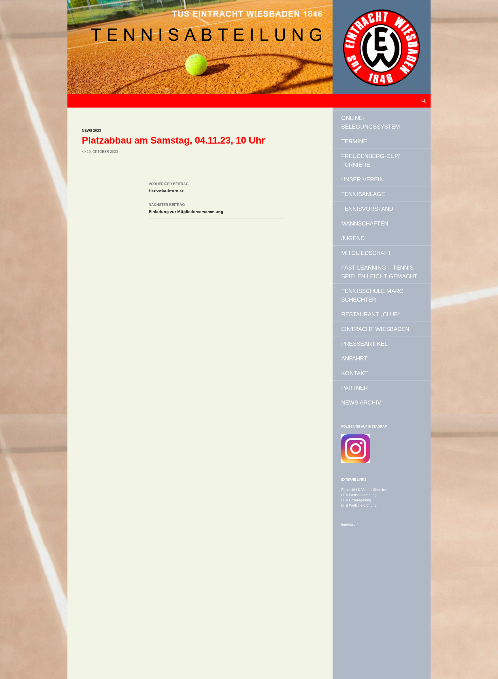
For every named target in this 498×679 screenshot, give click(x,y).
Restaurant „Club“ (370, 314)
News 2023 (91, 131)
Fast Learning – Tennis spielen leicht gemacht (379, 271)
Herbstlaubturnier (168, 187)
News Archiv (361, 402)
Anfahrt (354, 358)
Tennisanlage (363, 194)
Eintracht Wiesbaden (375, 329)
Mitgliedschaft (366, 253)
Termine (354, 141)
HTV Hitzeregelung (356, 500)
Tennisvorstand (367, 209)
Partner (354, 388)
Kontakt (354, 373)
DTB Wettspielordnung (359, 505)
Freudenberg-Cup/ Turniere (370, 160)
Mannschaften (364, 223)
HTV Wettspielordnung (359, 495)
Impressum (350, 524)
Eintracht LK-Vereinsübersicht (364, 490)
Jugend (353, 238)
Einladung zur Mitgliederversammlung (186, 208)
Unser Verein (362, 179)
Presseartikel (364, 344)
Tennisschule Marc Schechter (372, 295)
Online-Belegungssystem (370, 122)
